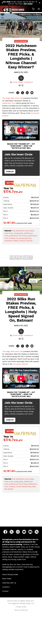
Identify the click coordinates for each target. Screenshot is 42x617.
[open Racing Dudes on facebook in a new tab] (5, 532)
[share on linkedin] (27, 93)
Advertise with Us (9, 583)
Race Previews (21, 41)
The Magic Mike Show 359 (12, 98)
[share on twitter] (22, 93)
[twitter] (20, 85)
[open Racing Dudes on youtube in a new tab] (24, 532)
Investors (6, 587)
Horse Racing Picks (23, 238)
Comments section (20, 364)
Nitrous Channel (26, 241)
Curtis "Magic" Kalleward (23, 82)
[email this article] (31, 93)
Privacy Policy (21, 607)
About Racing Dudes (10, 574)
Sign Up (10, 171)
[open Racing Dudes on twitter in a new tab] (12, 532)
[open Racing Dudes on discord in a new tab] (30, 532)
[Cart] (33, 9)
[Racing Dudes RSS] (37, 532)
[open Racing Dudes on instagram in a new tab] (18, 532)
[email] (22, 85)
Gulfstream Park (9, 103)
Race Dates (6, 579)
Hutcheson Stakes (11, 241)
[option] (21, 3)
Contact (5, 591)
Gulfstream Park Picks (18, 236)
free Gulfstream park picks (23, 231)
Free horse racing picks (13, 233)
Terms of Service (21, 610)
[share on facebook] (17, 93)
